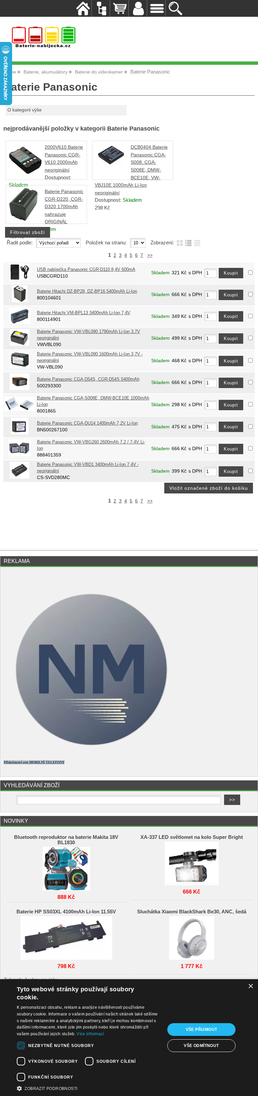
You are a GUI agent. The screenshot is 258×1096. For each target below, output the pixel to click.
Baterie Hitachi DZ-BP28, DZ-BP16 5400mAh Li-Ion (87, 291)
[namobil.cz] (88, 752)
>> (150, 255)
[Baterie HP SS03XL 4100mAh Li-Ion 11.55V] (66, 936)
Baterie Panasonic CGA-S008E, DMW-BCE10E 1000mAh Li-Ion (93, 401)
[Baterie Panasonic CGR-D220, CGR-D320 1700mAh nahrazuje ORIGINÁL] (23, 219)
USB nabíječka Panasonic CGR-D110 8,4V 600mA (86, 269)
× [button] (250, 986)
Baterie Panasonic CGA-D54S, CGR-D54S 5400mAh (88, 379)
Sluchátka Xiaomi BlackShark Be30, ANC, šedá (191, 911)
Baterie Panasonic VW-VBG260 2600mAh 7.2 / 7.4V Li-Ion (91, 445)
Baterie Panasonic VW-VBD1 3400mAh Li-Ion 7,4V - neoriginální (88, 467)
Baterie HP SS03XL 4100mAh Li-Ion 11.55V (66, 911)
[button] (89, 1088)
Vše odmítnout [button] (201, 1045)
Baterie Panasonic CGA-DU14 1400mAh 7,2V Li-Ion (87, 423)
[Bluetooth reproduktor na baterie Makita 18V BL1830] (66, 867)
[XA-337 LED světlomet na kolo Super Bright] (191, 862)
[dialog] (129, 1037)
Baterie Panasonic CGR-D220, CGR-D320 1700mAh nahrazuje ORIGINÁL (64, 206)
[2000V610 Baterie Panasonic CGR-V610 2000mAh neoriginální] (25, 175)
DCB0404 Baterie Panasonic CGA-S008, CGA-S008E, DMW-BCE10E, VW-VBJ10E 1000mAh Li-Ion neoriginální (131, 170)
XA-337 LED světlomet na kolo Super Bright (191, 837)
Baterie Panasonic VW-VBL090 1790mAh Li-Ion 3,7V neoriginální (88, 334)
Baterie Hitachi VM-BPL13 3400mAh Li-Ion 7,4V (83, 313)
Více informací (90, 1034)
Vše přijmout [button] (201, 1029)
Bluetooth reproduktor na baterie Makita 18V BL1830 (66, 840)
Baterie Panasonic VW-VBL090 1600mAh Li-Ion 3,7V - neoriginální (90, 357)
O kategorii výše (24, 109)
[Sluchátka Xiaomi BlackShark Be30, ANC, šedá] (191, 936)
